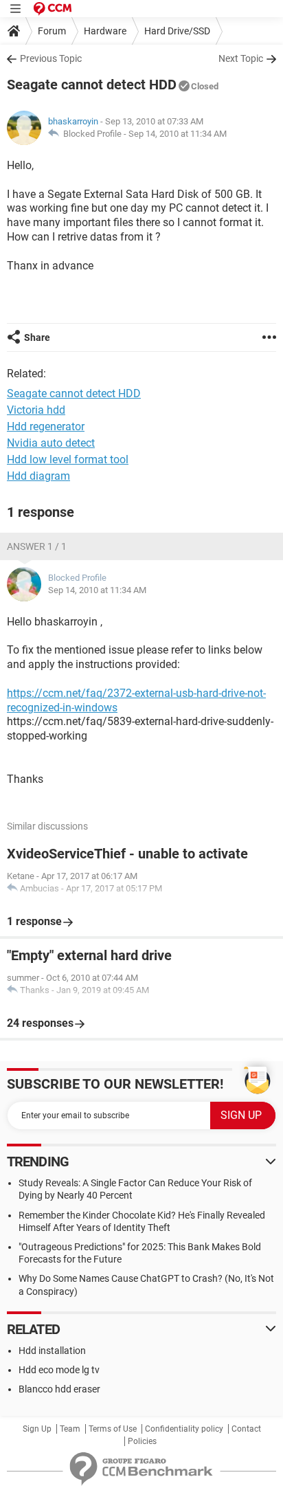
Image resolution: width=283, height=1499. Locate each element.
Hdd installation (52, 1350)
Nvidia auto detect (51, 442)
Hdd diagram (38, 475)
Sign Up (37, 1429)
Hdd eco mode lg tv (59, 1369)
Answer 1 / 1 (37, 546)
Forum (52, 30)
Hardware (105, 30)
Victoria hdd (36, 410)
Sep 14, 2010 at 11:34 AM (177, 134)
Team (70, 1429)
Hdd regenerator (45, 426)
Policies (142, 1441)
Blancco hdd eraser (59, 1389)
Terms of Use (113, 1429)
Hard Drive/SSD (177, 30)
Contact (246, 1429)
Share (37, 337)
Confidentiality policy (184, 1429)
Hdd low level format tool (67, 459)
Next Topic (240, 58)
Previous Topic (51, 58)
